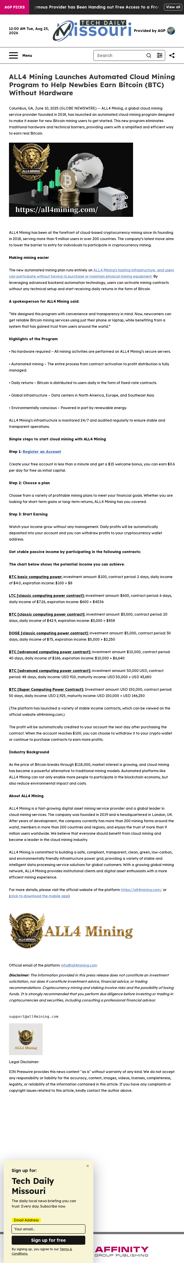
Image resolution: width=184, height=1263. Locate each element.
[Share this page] (172, 55)
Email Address (26, 1220)
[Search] (148, 55)
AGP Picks (14, 7)
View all (173, 7)
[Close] (87, 1166)
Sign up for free (48, 1240)
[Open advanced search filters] (159, 55)
